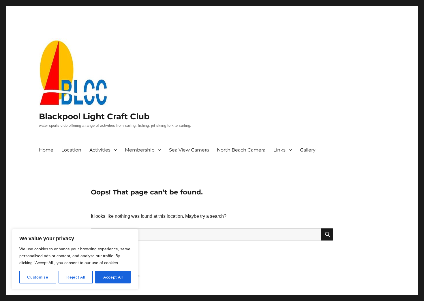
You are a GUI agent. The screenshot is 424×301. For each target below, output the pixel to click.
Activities (99, 150)
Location (71, 150)
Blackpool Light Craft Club (94, 116)
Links (279, 150)
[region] (75, 259)
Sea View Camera (189, 150)
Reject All (75, 277)
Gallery (308, 150)
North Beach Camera (241, 150)
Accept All (113, 277)
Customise (37, 277)
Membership (140, 150)
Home (46, 150)
